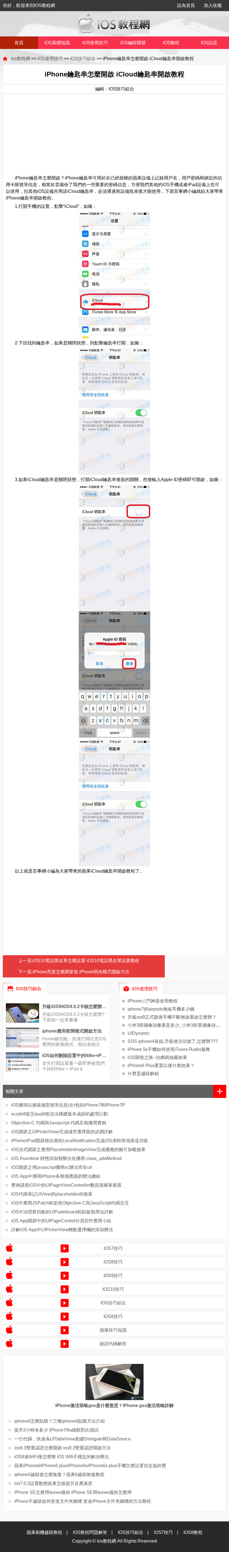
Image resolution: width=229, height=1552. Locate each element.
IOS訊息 (209, 42)
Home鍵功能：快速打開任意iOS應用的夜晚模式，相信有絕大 (74, 1041)
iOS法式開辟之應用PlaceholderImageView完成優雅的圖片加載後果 (78, 1149)
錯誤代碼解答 (113, 1343)
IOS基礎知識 (57, 42)
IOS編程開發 (133, 42)
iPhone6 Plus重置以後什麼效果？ (161, 1065)
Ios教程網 (20, 58)
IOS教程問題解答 (90, 1532)
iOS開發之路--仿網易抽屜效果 (157, 1057)
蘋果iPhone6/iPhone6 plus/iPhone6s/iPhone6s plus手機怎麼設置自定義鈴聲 (90, 1465)
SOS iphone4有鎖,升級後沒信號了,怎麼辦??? (173, 1041)
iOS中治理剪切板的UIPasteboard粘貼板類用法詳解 (62, 1211)
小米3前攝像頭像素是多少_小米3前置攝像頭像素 (176, 1025)
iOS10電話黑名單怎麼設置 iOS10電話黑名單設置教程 (86, 960)
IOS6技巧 (113, 1316)
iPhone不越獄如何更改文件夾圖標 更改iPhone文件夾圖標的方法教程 (82, 1501)
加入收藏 (213, 5)
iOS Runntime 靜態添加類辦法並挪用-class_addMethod (66, 1158)
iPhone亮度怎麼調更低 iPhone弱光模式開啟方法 (81, 971)
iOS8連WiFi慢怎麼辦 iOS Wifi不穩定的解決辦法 (61, 1456)
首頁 (19, 42)
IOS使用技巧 (95, 42)
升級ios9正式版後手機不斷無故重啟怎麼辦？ (172, 1017)
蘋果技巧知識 (113, 1330)
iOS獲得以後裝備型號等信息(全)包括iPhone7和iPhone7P (68, 1105)
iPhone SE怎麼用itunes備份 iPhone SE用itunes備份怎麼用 (73, 1492)
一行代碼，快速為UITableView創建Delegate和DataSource (72, 1439)
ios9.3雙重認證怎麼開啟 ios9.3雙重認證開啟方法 (62, 1447)
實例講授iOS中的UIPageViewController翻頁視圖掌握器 (66, 1185)
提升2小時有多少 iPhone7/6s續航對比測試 (56, 1430)
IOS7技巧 (113, 1248)
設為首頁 (186, 5)
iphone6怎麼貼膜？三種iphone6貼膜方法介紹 (59, 1421)
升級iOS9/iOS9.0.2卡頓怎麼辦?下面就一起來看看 (73, 1017)
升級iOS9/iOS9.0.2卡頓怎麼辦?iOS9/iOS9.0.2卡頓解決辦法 (74, 1006)
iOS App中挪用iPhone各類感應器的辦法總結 (55, 1176)
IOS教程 (171, 42)
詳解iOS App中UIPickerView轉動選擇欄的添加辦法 (62, 1229)
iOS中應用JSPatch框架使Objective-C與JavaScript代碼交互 (70, 1203)
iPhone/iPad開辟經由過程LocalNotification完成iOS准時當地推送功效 (79, 1140)
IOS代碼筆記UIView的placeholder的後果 (51, 1194)
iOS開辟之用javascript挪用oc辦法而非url (51, 1167)
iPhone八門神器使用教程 (153, 1001)
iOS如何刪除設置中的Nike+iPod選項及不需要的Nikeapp (74, 1055)
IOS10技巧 (113, 1289)
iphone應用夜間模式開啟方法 (72, 1031)
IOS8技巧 (113, 1262)
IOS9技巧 (113, 1275)
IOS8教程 (192, 1532)
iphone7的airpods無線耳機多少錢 (161, 1009)
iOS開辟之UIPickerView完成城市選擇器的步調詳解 (62, 1131)
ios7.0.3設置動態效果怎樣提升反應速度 (53, 1483)
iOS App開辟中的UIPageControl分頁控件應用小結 (61, 1220)
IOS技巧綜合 (83, 58)
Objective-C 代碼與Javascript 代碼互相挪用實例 (58, 1122)
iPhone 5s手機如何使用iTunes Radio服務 (169, 1049)
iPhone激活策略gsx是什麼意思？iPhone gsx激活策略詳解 (114, 1405)
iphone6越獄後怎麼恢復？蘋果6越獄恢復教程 (59, 1474)
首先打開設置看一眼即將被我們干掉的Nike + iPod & (73, 1066)
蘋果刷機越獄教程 (44, 1532)
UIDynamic (139, 1033)
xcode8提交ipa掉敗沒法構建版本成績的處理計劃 (59, 1114)
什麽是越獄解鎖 (143, 1073)
